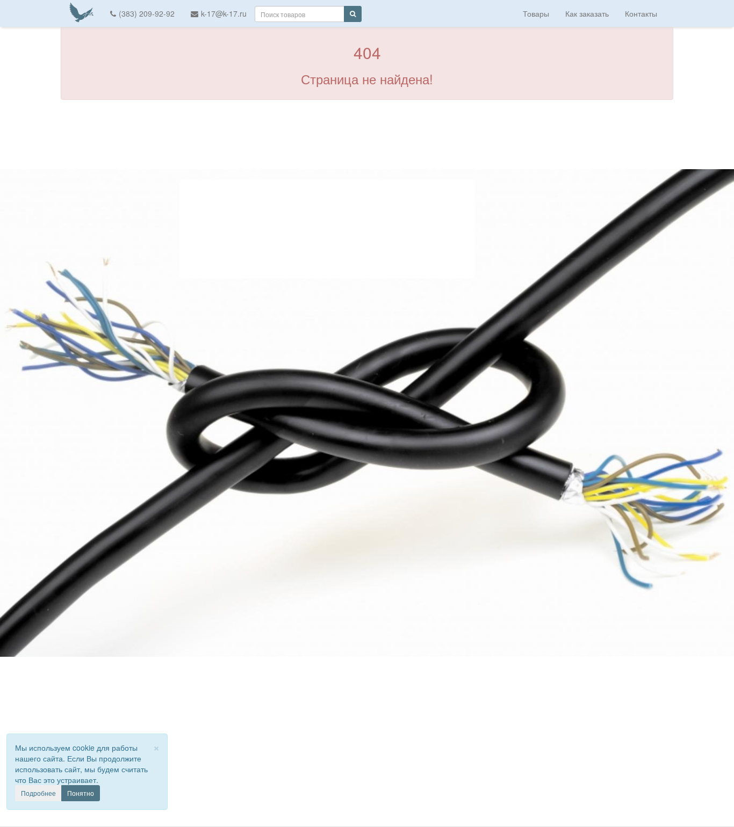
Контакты (641, 13)
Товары (536, 13)
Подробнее (38, 792)
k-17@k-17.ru (224, 13)
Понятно (80, 792)
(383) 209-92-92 (147, 13)
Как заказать (587, 13)
